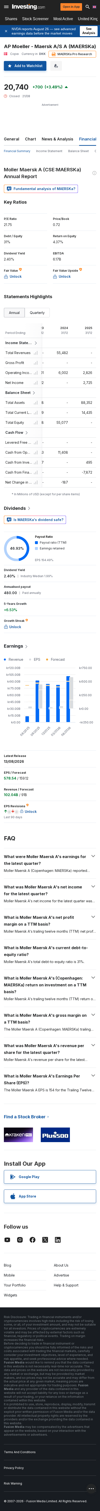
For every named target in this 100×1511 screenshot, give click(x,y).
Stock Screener (35, 19)
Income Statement (49, 151)
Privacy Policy (14, 1468)
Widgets (10, 1295)
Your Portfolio (15, 1285)
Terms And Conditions (20, 1452)
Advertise (61, 1275)
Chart (30, 139)
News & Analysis (57, 139)
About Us (61, 1265)
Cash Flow (14, 432)
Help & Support (66, 1285)
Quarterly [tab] (37, 313)
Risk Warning (13, 1483)
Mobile (9, 1275)
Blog (7, 1265)
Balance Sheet (78, 151)
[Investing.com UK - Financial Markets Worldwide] (28, 7)
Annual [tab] (14, 313)
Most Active (63, 19)
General (11, 139)
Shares (11, 19)
